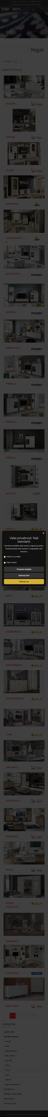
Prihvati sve (24, 582)
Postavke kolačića (24, 569)
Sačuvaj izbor (24, 575)
